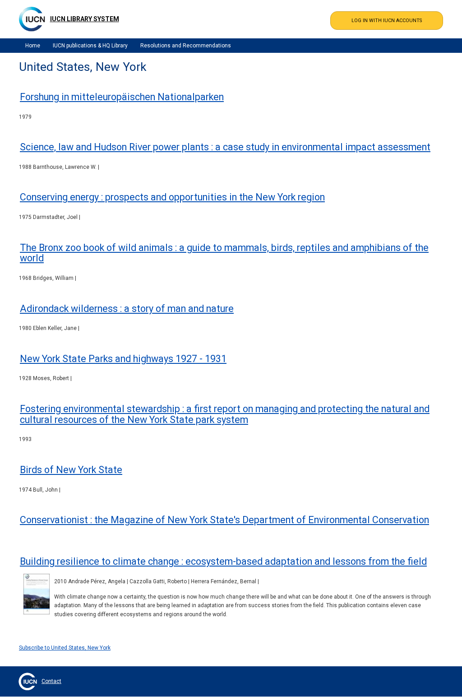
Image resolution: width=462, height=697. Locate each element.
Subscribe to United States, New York (65, 648)
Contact (51, 681)
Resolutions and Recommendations (185, 45)
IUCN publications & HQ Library (90, 45)
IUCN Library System (84, 19)
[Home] (32, 19)
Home (32, 45)
